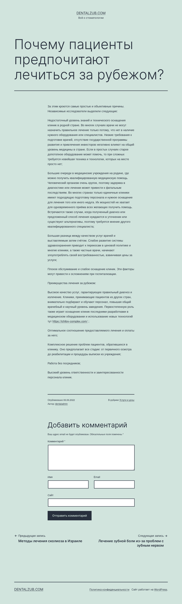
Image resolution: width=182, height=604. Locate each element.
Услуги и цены (126, 400)
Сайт (50, 495)
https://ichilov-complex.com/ (70, 321)
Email (97, 477)
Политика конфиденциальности (109, 589)
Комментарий (56, 441)
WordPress (160, 589)
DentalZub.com (91, 13)
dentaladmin (61, 403)
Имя (50, 477)
